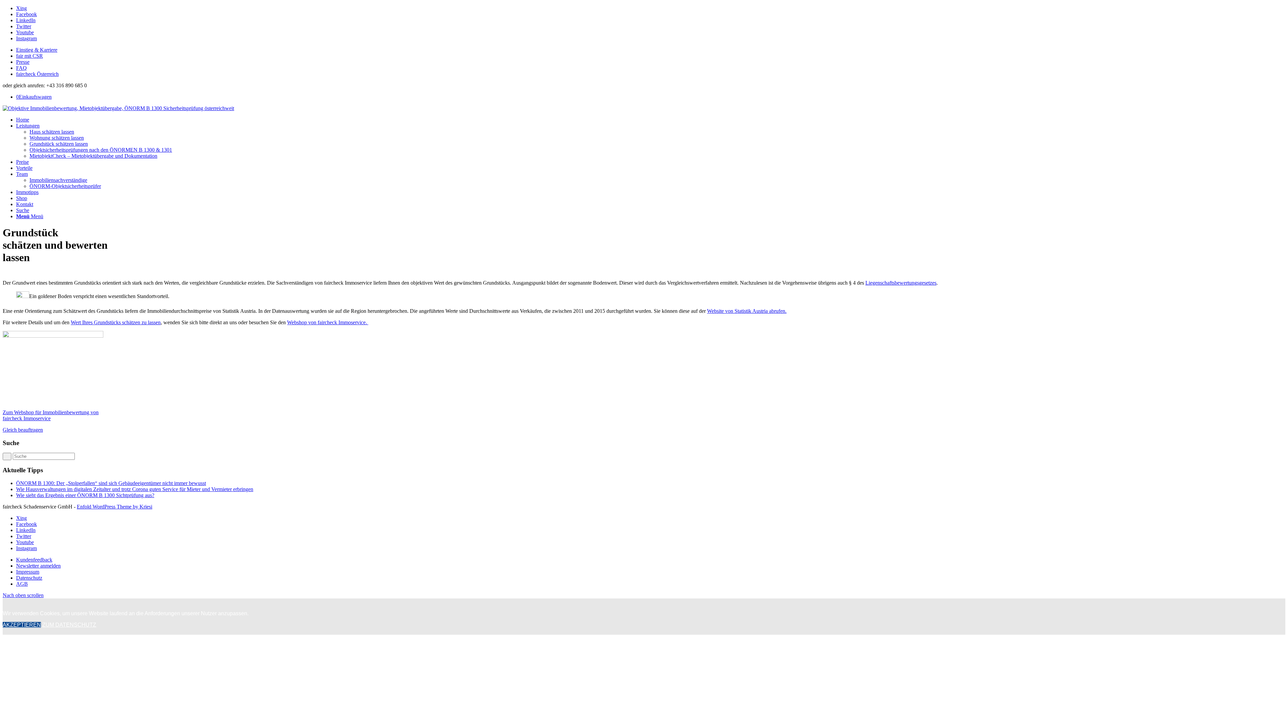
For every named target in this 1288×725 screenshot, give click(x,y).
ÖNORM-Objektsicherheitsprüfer (65, 186)
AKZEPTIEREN (22, 625)
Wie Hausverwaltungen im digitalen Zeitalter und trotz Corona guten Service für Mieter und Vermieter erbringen (134, 489)
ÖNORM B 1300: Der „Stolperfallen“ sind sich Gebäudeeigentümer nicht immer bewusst (111, 483)
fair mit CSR (29, 56)
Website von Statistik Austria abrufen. (747, 311)
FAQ (21, 68)
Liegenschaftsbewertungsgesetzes (900, 283)
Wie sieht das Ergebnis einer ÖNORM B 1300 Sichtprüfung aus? (85, 495)
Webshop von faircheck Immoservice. (327, 322)
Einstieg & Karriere (36, 50)
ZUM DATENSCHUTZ (69, 625)
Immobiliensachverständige (58, 180)
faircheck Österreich (37, 74)
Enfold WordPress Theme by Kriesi (114, 507)
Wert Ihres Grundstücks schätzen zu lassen (116, 322)
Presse (23, 62)
